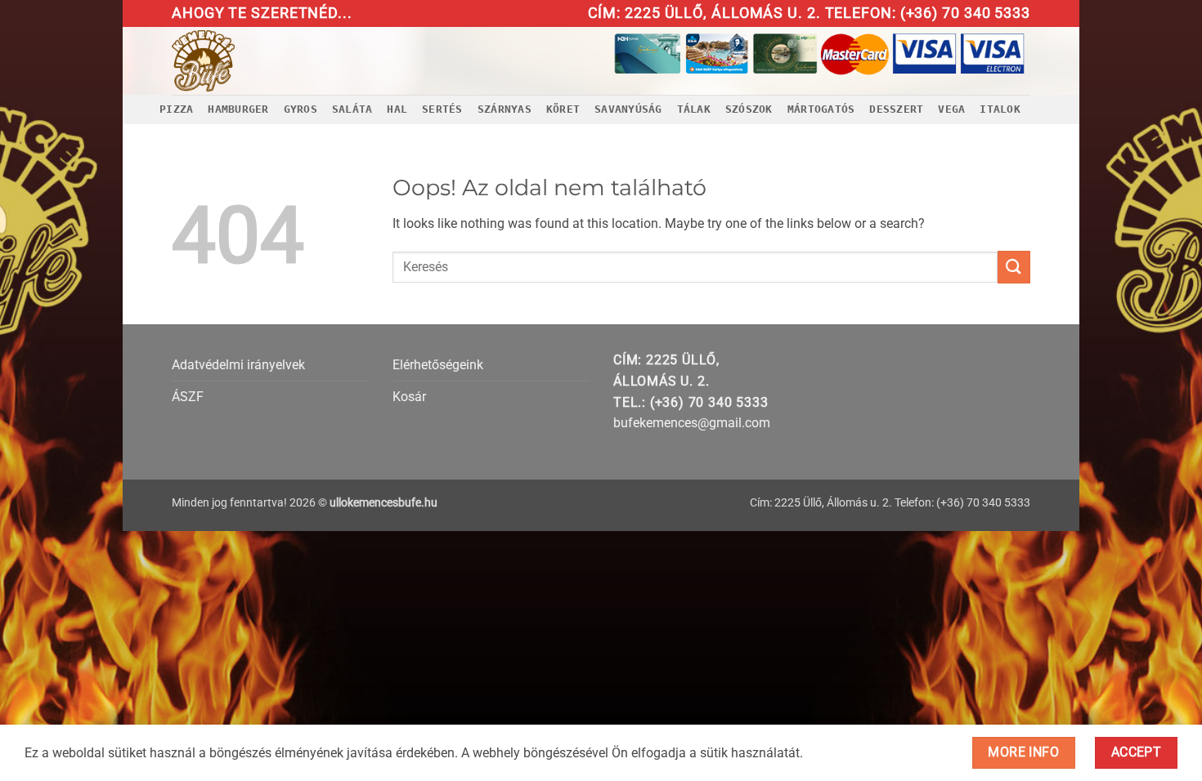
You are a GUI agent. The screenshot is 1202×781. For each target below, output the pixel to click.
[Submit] (1014, 267)
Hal (397, 109)
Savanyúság (628, 109)
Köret (563, 109)
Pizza (176, 109)
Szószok (749, 109)
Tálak (694, 109)
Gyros (300, 109)
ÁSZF (188, 396)
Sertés (442, 109)
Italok (1000, 109)
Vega (951, 109)
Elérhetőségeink (437, 365)
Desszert (896, 109)
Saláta (352, 109)
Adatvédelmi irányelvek (238, 365)
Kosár (409, 396)
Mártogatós (821, 109)
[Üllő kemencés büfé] (240, 61)
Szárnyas (504, 109)
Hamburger (238, 109)
